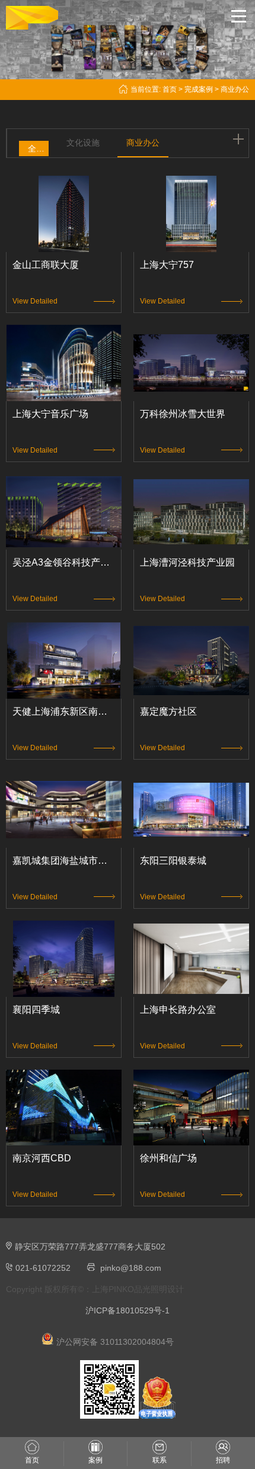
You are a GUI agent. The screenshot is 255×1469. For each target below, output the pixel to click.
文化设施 (83, 142)
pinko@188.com (130, 1268)
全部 (36, 148)
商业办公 (143, 142)
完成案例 (198, 89)
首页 (169, 89)
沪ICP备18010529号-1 (127, 1310)
